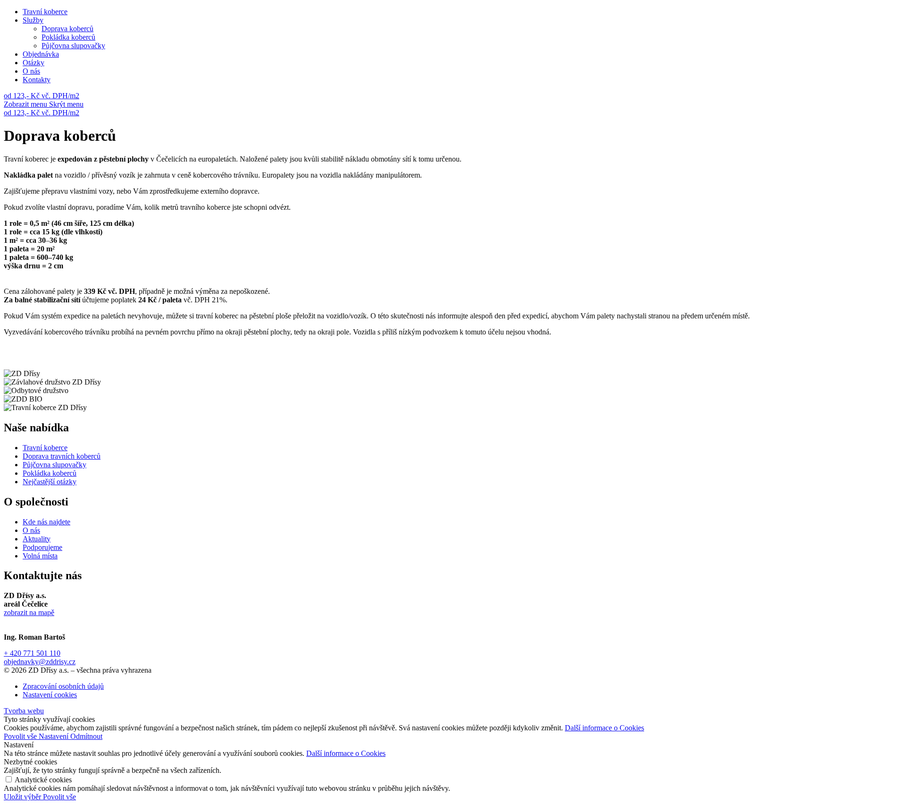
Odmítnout (86, 736)
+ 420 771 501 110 (32, 653)
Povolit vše (21, 736)
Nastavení (54, 736)
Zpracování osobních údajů (63, 686)
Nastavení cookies (50, 695)
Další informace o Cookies (604, 728)
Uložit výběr (23, 797)
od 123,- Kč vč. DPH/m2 (41, 96)
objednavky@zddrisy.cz (40, 662)
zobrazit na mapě (29, 612)
